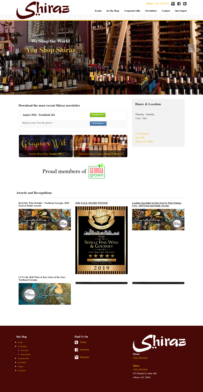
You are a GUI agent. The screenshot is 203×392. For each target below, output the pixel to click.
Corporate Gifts (132, 10)
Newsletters (151, 10)
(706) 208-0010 (157, 3)
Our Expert (181, 10)
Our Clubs (24, 350)
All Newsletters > (98, 123)
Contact (166, 10)
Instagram (77, 357)
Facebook (77, 350)
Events (98, 10)
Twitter (77, 342)
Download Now (97, 115)
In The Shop (113, 10)
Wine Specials (26, 354)
